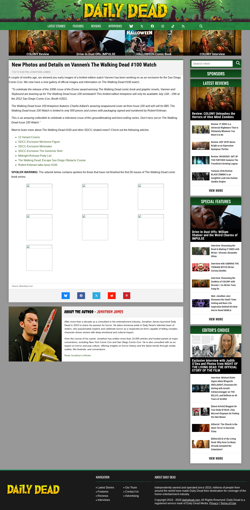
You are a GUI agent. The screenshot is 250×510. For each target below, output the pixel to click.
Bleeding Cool (26, 286)
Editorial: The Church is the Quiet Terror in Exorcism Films (224, 428)
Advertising (132, 495)
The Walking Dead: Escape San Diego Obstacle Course (52, 160)
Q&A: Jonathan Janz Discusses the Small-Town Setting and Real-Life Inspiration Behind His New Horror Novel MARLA (224, 303)
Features (78, 26)
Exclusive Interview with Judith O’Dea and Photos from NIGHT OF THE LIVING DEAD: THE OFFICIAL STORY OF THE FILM (215, 365)
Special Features (216, 201)
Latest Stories (56, 26)
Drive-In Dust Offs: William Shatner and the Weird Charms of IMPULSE (215, 235)
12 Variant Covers (29, 137)
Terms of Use (228, 503)
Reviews (96, 26)
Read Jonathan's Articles (77, 355)
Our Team (131, 487)
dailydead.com (191, 499)
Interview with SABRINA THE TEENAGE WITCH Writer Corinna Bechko (225, 267)
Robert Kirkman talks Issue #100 (37, 164)
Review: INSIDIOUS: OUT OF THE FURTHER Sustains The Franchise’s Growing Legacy (224, 160)
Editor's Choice (215, 330)
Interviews (115, 26)
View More (216, 190)
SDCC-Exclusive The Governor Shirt (40, 151)
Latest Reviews (216, 83)
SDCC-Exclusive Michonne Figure (39, 141)
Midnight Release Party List (34, 155)
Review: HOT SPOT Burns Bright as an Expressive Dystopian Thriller (223, 146)
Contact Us (132, 491)
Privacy (213, 503)
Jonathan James (40, 72)
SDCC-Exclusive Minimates (35, 146)
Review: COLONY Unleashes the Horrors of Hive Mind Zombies (213, 115)
